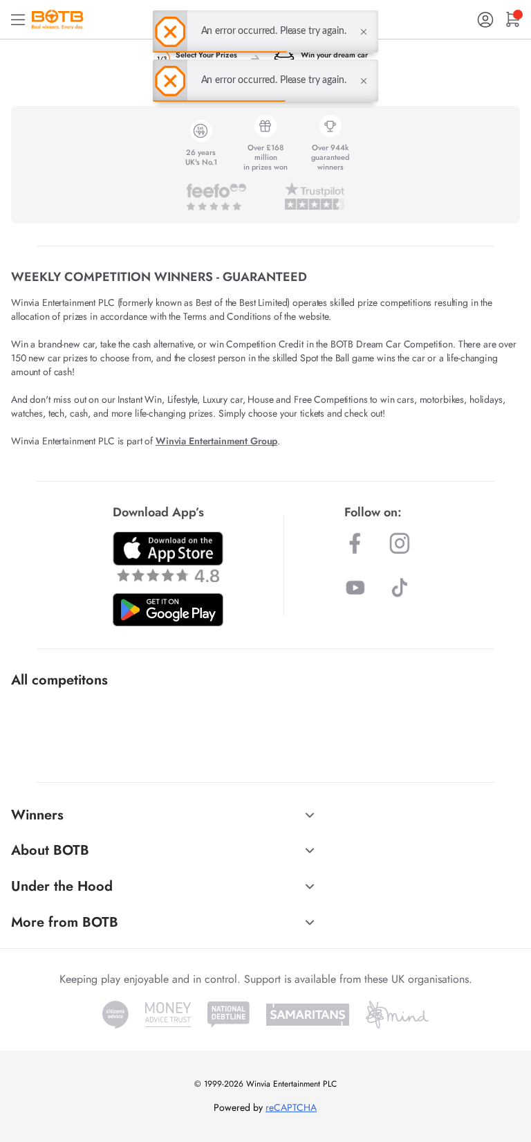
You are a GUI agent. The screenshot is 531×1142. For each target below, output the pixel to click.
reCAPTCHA (291, 1107)
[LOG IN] (485, 20)
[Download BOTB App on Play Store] (168, 609)
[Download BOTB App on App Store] (168, 557)
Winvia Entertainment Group (216, 441)
